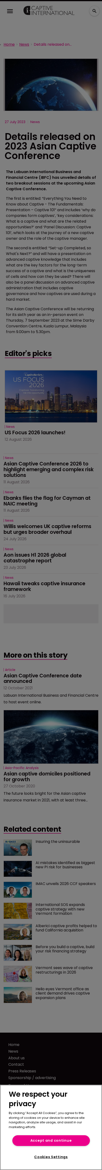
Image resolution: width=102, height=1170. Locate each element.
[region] (51, 1127)
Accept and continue (51, 1140)
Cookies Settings (51, 1157)
